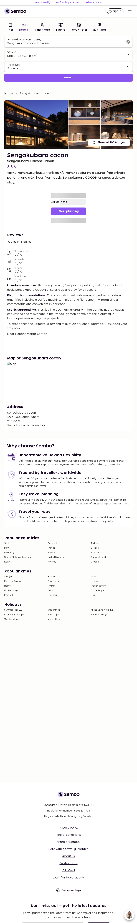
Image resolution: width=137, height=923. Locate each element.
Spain (7, 543)
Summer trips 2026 (14, 610)
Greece (95, 548)
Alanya (8, 576)
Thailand (95, 552)
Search (68, 77)
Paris (93, 576)
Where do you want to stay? (24, 39)
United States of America (17, 557)
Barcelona (53, 581)
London (95, 581)
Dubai (51, 590)
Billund (51, 576)
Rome (7, 586)
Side (93, 595)
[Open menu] (130, 11)
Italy (6, 548)
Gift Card (68, 870)
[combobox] (65, 43)
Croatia (95, 562)
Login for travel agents (68, 877)
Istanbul (8, 595)
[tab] (10, 27)
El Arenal (52, 595)
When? (11, 52)
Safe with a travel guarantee (69, 849)
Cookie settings (71, 890)
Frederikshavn (98, 586)
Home (8, 93)
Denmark (53, 543)
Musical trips (54, 619)
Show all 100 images (111, 142)
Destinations (69, 863)
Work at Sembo (68, 842)
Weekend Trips (12, 619)
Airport (55, 202)
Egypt (7, 562)
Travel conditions (68, 835)
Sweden (52, 552)
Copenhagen (98, 590)
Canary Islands (99, 557)
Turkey (94, 543)
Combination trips (14, 614)
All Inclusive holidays (102, 610)
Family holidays (99, 614)
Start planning (69, 211)
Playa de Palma (12, 581)
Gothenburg (11, 590)
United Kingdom (56, 557)
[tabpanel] (68, 59)
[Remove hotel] (128, 42)
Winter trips (54, 610)
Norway (52, 562)
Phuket (51, 586)
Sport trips (53, 614)
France (51, 548)
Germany (9, 552)
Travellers (13, 64)
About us (68, 856)
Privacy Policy (68, 827)
